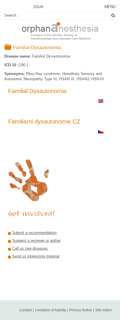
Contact (26, 310)
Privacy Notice (80, 310)
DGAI (38, 6)
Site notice (103, 310)
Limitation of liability (50, 310)
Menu (110, 6)
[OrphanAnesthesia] (60, 26)
